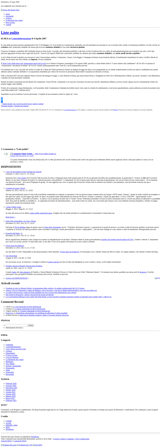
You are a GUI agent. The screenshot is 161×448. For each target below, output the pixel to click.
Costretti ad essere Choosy (15, 188)
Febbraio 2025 (11, 400)
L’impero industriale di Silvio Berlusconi (30, 309)
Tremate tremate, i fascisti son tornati (14, 106)
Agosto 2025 (10, 392)
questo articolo (53, 262)
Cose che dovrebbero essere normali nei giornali (23, 172)
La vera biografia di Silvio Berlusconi (27, 307)
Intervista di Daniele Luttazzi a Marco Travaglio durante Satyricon (44, 315)
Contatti (9, 421)
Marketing (9, 362)
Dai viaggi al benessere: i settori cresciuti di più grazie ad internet (30, 295)
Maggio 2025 (11, 396)
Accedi (8, 423)
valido (11, 425)
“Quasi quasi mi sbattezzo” (70, 252)
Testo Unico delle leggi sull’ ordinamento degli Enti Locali (24, 63)
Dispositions (10, 353)
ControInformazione (21, 38)
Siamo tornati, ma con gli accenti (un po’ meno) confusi (22, 104)
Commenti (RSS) (19, 441)
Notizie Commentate (13, 366)
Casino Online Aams (13, 207)
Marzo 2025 (10, 398)
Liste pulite (10, 32)
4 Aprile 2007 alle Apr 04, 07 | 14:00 (22, 156)
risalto (14, 272)
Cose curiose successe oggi (16, 349)
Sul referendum (11, 256)
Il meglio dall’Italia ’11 (14, 233)
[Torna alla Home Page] (10, 10)
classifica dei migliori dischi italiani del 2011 (117, 240)
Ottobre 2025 (11, 390)
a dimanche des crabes (14, 20)
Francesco (9, 313)
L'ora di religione (12, 357)
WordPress (10, 429)
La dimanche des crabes (14, 360)
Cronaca (9, 351)
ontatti (8, 25)
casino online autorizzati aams (41, 213)
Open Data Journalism (52, 227)
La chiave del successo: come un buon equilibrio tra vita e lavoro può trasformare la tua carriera (41, 293)
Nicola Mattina (20, 227)
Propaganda (10, 368)
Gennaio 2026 (11, 386)
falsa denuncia (25, 272)
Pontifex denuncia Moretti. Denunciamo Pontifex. (24, 266)
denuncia (143, 272)
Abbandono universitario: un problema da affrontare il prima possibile (41, 313)
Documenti (10, 374)
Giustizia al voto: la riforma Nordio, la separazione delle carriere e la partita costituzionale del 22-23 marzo (45, 288)
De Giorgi (22, 178)
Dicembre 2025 (11, 388)
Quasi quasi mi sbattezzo (15, 246)
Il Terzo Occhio (11, 355)
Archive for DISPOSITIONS (17, 278)
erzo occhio (10, 22)
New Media (10, 364)
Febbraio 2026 (11, 383)
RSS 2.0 (115, 110)
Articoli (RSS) (6, 441)
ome (8, 14)
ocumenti (9, 16)
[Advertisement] (71, 129)
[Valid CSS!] (24, 445)
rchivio (9, 18)
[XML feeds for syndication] (37, 445)
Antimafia (9, 345)
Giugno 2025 (11, 394)
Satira (8, 370)
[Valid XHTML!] (9, 445)
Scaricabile (10, 372)
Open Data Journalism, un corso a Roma (21, 221)
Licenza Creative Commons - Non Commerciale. (71, 439)
